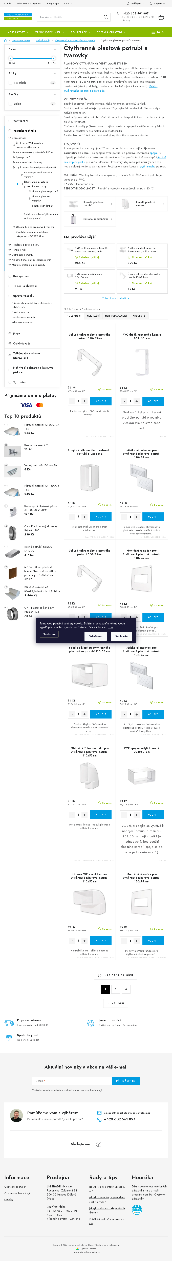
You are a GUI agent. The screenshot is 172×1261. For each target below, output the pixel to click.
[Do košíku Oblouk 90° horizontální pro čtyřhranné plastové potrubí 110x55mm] (101, 814)
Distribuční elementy (22, 254)
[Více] (158, 32)
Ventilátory (20, 121)
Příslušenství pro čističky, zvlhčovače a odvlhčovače (32, 305)
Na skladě (34, 83)
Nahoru (118, 1003)
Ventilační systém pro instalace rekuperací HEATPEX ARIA (32, 234)
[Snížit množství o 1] (72, 401)
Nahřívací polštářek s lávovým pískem (33, 370)
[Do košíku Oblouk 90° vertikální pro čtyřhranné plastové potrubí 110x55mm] (101, 940)
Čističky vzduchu (20, 312)
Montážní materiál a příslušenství (29, 265)
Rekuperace (21, 276)
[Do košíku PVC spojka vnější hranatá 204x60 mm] (153, 814)
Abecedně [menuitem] (139, 315)
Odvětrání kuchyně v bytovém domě (106, 1221)
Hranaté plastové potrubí (45, 191)
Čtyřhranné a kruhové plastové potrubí (36, 167)
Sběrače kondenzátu (43, 205)
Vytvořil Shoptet (88, 1248)
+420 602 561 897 (135, 13)
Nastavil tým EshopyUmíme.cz (86, 1252)
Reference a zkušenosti (29, 3)
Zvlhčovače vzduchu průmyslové (26, 356)
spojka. (154, 153)
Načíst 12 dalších (118, 975)
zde (110, 627)
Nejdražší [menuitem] (93, 315)
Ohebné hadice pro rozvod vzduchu (35, 227)
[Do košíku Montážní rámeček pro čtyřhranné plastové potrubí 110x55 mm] (153, 617)
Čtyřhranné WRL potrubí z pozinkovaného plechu (29, 145)
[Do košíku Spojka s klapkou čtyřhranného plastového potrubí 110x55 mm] (101, 714)
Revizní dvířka (19, 249)
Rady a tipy (53, 3)
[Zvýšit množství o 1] (84, 401)
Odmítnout (95, 636)
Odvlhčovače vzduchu (24, 317)
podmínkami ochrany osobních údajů (83, 1090)
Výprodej (19, 382)
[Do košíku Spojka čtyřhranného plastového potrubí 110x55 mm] (101, 516)
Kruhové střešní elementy (29, 162)
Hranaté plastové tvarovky (41, 198)
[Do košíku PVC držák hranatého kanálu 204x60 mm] (153, 401)
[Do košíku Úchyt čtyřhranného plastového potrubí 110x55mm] (101, 401)
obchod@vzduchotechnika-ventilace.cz (127, 1112)
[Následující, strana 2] (115, 989)
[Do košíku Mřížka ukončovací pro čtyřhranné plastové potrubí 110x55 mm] (153, 516)
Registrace (159, 3)
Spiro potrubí (23, 157)
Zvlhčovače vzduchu (22, 322)
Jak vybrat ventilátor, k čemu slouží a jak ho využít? (107, 1200)
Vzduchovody (19, 138)
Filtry (16, 334)
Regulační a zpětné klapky (25, 244)
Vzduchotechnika (24, 131)
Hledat (106, 17)
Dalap (34, 104)
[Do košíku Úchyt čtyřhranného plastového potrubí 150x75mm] (101, 617)
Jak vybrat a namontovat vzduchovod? (107, 1189)
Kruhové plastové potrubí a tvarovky (38, 175)
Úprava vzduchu (23, 296)
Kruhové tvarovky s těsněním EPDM (34, 152)
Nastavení (49, 634)
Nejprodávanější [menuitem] (116, 315)
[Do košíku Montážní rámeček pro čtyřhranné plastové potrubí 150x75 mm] (153, 940)
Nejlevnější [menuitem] (74, 315)
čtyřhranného (147, 166)
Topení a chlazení (25, 286)
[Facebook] (98, 1144)
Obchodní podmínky (15, 1186)
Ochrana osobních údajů (17, 1193)
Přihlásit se (126, 1081)
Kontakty (8, 1199)
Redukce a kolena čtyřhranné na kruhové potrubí (41, 216)
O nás (7, 3)
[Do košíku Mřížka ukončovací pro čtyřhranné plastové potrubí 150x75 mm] (153, 714)
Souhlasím (121, 636)
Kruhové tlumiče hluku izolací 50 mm (31, 260)
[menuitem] (18, 32)
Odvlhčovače (22, 343)
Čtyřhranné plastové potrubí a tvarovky (36, 184)
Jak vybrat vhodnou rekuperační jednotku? (107, 1210)
